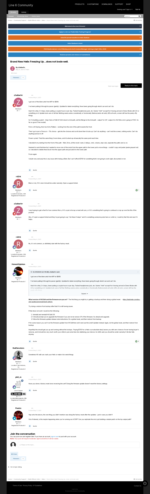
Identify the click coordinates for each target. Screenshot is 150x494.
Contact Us (137, 486)
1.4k (19, 363)
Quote (35, 170)
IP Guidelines (37, 485)
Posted (35, 97)
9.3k (19, 396)
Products (79, 4)
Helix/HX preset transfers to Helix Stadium (75, 37)
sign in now (55, 436)
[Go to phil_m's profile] (18, 384)
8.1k (19, 192)
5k (19, 279)
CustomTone (93, 4)
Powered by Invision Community (75, 491)
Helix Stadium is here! (75, 43)
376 (19, 423)
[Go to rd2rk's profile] (18, 183)
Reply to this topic (131, 85)
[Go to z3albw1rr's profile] (12, 68)
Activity (23, 12)
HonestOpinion (18, 264)
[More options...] (32, 95)
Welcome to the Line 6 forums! (75, 26)
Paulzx (18, 408)
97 (19, 110)
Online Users (36, 16)
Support (119, 4)
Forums (11, 16)
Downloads (107, 4)
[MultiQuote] (30, 170)
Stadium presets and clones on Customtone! (75, 55)
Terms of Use (17, 485)
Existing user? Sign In (124, 9)
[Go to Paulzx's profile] (18, 415)
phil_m (18, 377)
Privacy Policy (27, 485)
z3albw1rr (21, 67)
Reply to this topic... (27, 445)
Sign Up (137, 9)
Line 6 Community (21, 5)
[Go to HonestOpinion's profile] (18, 271)
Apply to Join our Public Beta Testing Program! (75, 32)
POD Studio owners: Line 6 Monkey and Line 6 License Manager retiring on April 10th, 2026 (75, 49)
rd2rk (18, 176)
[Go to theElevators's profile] (18, 355)
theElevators (18, 348)
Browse (13, 12)
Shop (128, 4)
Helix (27, 69)
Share (14, 73)
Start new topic (113, 86)
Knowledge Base (22, 16)
